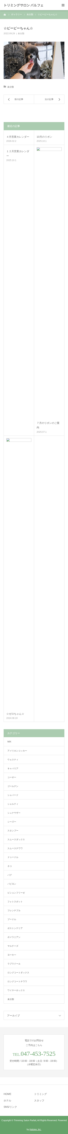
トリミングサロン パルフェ (24, 5)
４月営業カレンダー (17, 136)
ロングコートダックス (18, 972)
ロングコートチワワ (17, 981)
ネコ (9, 866)
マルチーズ (12, 946)
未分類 (21, 33)
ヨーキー (11, 955)
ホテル (7, 1100)
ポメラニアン (13, 937)
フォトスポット (15, 901)
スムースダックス (16, 839)
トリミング (40, 1094)
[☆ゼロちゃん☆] (18, 574)
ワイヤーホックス (16, 990)
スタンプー (12, 830)
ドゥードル (12, 857)
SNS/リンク (10, 1106)
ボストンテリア (15, 928)
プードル (11, 919)
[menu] (63, 5)
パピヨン (11, 884)
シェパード (12, 795)
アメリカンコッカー (17, 750)
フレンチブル (13, 910)
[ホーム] (5, 14)
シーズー (11, 821)
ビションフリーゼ (16, 892)
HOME (7, 1094)
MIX (9, 741)
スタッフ (39, 1100)
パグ (9, 875)
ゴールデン (12, 786)
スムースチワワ (15, 848)
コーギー (11, 777)
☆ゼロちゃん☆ (15, 713)
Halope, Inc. (35, 1129)
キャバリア (12, 768)
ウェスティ (12, 759)
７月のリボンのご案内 (48, 425)
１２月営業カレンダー (17, 153)
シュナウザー (13, 813)
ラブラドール (13, 963)
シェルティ (12, 804)
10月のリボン (44, 136)
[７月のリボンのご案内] (49, 283)
